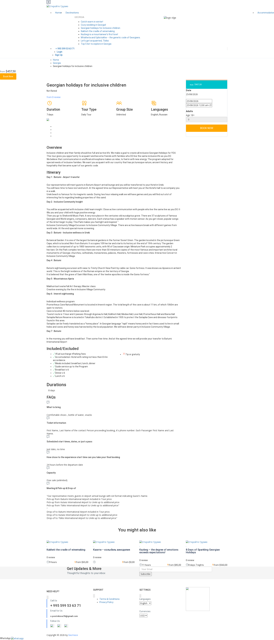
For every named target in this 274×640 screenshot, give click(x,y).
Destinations (72, 12)
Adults (189, 111)
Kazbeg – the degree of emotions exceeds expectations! (158, 551)
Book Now (8, 76)
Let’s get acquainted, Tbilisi (95, 40)
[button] (17, 638)
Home (58, 12)
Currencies (144, 611)
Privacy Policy (106, 602)
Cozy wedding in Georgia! (93, 25)
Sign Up (58, 55)
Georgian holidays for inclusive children (100, 28)
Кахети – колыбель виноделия (111, 549)
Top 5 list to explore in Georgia (96, 44)
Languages (145, 599)
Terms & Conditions (109, 599)
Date (188, 90)
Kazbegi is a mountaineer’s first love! (99, 34)
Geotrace (73, 635)
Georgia (57, 63)
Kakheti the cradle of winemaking (98, 31)
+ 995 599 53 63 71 (65, 48)
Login (59, 51)
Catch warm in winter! (92, 21)
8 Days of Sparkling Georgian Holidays (203, 551)
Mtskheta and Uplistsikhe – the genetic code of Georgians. (110, 37)
